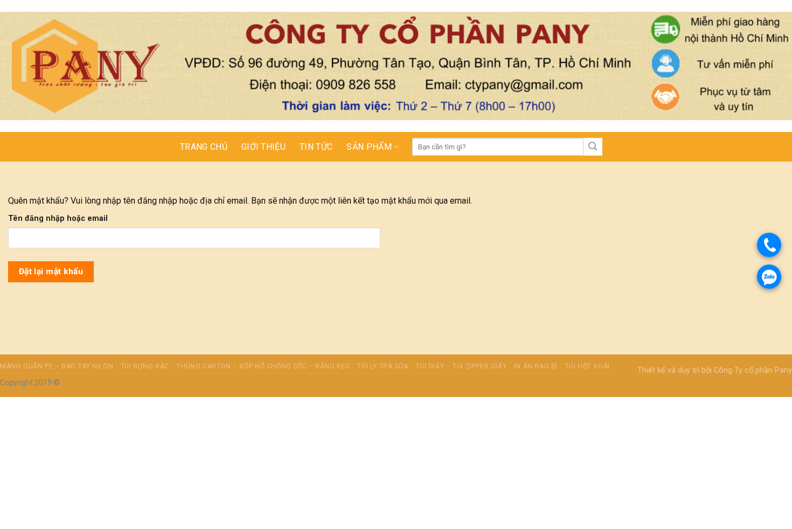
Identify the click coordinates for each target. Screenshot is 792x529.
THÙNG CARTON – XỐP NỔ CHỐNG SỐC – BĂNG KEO (263, 366)
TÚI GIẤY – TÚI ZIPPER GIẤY (460, 366)
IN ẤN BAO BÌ (536, 366)
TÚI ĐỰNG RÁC (145, 366)
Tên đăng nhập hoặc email (58, 218)
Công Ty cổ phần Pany (753, 370)
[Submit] (592, 147)
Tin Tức (316, 147)
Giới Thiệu (263, 147)
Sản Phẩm (369, 147)
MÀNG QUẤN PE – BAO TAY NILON (56, 366)
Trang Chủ (203, 147)
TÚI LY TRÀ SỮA (382, 366)
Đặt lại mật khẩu (51, 271)
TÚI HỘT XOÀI (587, 366)
